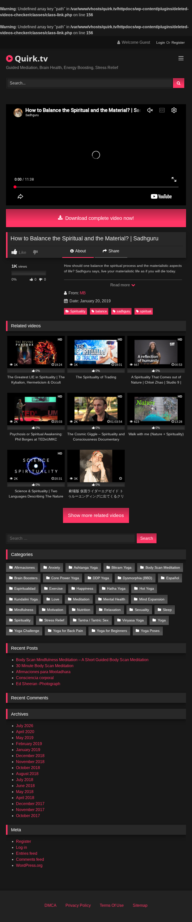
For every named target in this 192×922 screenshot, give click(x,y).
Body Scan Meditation (163, 567)
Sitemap (140, 905)
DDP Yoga (101, 578)
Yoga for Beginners (112, 631)
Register (178, 42)
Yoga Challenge (26, 631)
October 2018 (28, 768)
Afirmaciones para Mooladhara (43, 672)
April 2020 (25, 732)
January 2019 (28, 750)
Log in (21, 847)
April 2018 (25, 798)
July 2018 (24, 780)
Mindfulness (23, 610)
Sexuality (142, 610)
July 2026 (24, 726)
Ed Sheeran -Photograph (38, 684)
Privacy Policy (78, 905)
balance (101, 311)
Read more (120, 285)
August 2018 (27, 774)
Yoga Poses (150, 631)
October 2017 (28, 816)
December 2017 (30, 804)
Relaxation (112, 610)
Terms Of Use (112, 905)
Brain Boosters (26, 578)
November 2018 (30, 762)
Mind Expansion (151, 599)
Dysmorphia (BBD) (137, 578)
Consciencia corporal (35, 678)
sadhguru (123, 311)
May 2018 (25, 792)
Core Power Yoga (65, 578)
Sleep (167, 610)
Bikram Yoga (122, 567)
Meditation (81, 599)
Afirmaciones (24, 567)
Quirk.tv (30, 58)
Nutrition (83, 610)
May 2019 (25, 738)
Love (55, 599)
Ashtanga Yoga (86, 567)
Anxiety (54, 567)
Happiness (84, 588)
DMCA (50, 905)
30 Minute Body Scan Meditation (45, 666)
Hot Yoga (147, 588)
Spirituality (78, 311)
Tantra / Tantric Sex (93, 620)
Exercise (56, 588)
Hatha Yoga (116, 588)
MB (83, 293)
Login (160, 42)
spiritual (145, 311)
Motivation (55, 610)
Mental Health (114, 599)
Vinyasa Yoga (133, 620)
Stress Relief (54, 620)
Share (113, 251)
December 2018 (30, 756)
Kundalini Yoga (26, 599)
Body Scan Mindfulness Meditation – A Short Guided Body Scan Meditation (82, 660)
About (80, 251)
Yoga (162, 620)
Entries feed (26, 853)
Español (172, 578)
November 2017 (30, 810)
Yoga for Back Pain (68, 631)
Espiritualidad (25, 588)
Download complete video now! (99, 218)
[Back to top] (176, 907)
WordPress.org (29, 865)
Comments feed (30, 859)
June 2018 (25, 786)
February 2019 (29, 744)
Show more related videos (96, 515)
